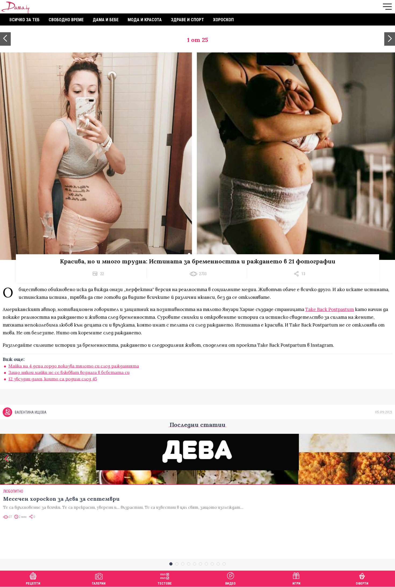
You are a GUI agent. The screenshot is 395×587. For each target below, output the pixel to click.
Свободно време (66, 19)
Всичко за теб (24, 19)
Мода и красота (145, 19)
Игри (296, 583)
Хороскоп (223, 19)
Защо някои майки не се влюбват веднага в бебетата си (69, 372)
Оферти (362, 583)
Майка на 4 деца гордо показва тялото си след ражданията (73, 365)
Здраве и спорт (187, 19)
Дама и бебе (106, 19)
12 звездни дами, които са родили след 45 (52, 378)
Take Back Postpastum (329, 309)
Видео (230, 583)
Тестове (164, 583)
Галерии (99, 583)
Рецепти (33, 583)
